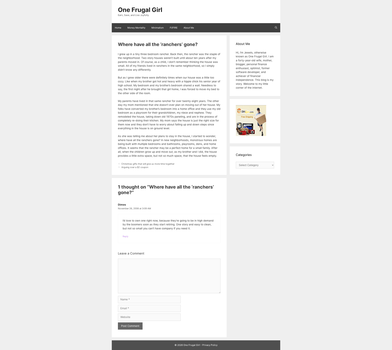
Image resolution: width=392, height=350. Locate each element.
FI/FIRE (173, 27)
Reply (125, 236)
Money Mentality (136, 27)
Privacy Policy (209, 345)
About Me (189, 27)
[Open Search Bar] (276, 27)
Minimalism (157, 27)
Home (118, 27)
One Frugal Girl (140, 9)
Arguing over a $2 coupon (134, 167)
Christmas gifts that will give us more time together (147, 164)
